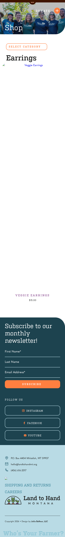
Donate (43, 10)
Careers (13, 492)
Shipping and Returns (28, 485)
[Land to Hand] (12, 10)
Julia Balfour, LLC (39, 522)
